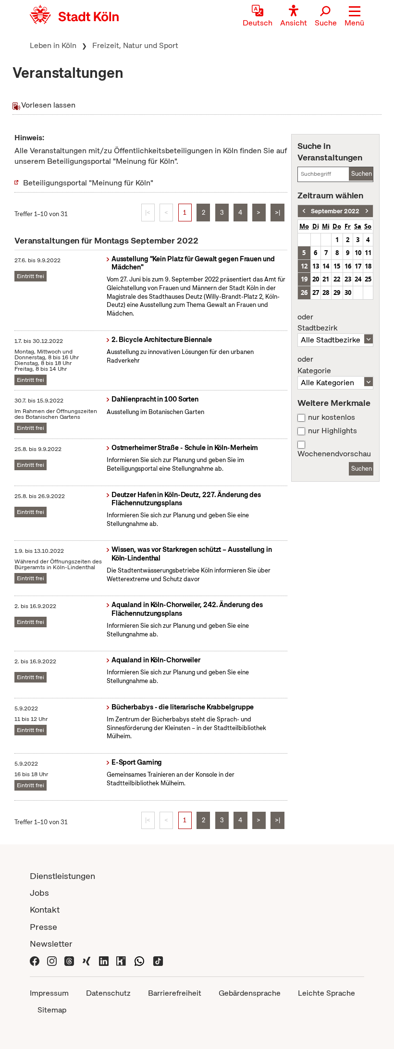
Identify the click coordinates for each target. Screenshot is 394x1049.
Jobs (39, 892)
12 (304, 266)
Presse (43, 926)
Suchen (361, 174)
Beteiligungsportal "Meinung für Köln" (88, 183)
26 (304, 292)
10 (358, 252)
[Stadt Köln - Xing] (86, 960)
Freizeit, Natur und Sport (135, 45)
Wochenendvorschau (334, 454)
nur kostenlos (331, 417)
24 (358, 279)
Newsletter (51, 943)
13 (315, 266)
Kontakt (45, 909)
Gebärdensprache (250, 993)
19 (304, 279)
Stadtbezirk (317, 322)
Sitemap (51, 1010)
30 (348, 292)
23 (348, 279)
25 (368, 279)
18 (368, 266)
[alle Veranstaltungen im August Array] (304, 211)
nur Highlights (332, 431)
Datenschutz (108, 993)
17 (358, 266)
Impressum (49, 993)
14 (325, 266)
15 (336, 266)
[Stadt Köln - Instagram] (52, 960)
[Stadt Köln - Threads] (69, 960)
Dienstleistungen (62, 875)
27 (315, 292)
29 (336, 292)
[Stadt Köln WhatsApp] (139, 960)
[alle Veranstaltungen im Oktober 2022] (367, 211)
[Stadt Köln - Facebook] (34, 960)
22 (336, 279)
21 (325, 279)
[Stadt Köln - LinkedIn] (104, 960)
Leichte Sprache (326, 993)
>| (277, 212)
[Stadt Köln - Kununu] (121, 960)
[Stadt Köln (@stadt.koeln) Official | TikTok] (158, 960)
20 (315, 279)
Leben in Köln (53, 45)
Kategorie (314, 365)
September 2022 (335, 211)
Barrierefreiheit (174, 993)
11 (368, 252)
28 (325, 292)
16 (348, 266)
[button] (354, 17)
